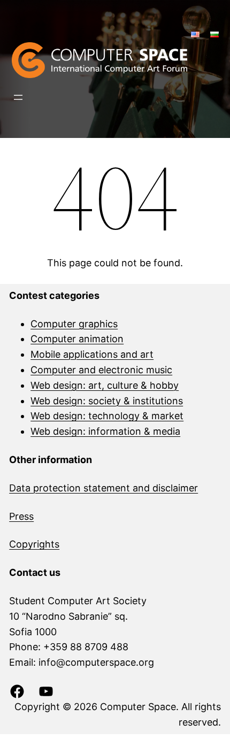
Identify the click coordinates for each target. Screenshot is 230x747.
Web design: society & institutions (106, 400)
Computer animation (77, 338)
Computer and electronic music (101, 369)
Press (21, 516)
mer (189, 488)
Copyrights (34, 544)
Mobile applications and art (92, 354)
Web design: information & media (105, 431)
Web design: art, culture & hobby (104, 385)
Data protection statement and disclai (94, 488)
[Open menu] (18, 97)
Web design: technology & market (106, 415)
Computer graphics (74, 323)
